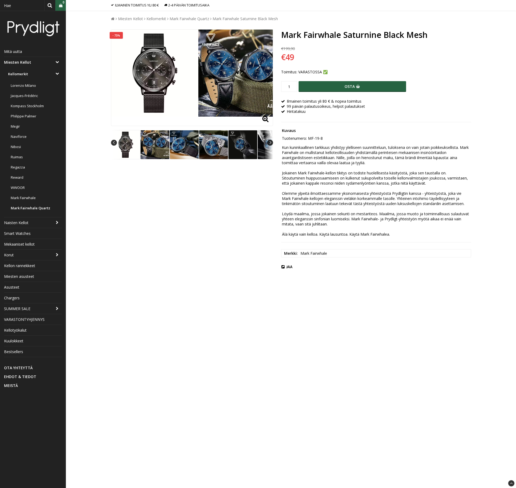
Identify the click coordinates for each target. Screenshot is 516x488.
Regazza (18, 167)
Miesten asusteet (19, 276)
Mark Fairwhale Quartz (30, 208)
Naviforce (19, 136)
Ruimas (17, 157)
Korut (9, 254)
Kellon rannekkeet (19, 265)
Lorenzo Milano (23, 85)
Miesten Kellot (17, 62)
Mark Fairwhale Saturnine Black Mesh (245, 18)
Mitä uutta (13, 51)
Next (270, 143)
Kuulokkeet (13, 340)
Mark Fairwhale (23, 197)
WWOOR (18, 187)
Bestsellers (13, 351)
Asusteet (11, 287)
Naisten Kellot (16, 222)
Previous (114, 143)
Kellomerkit (18, 73)
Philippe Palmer (23, 116)
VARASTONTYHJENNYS (24, 319)
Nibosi (16, 146)
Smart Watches (17, 233)
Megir (15, 126)
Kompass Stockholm (27, 105)
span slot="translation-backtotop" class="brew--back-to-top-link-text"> (511, 483)
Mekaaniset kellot (19, 244)
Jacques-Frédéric (24, 95)
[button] (60, 5)
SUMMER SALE (17, 308)
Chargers (12, 297)
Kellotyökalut (15, 330)
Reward (17, 177)
